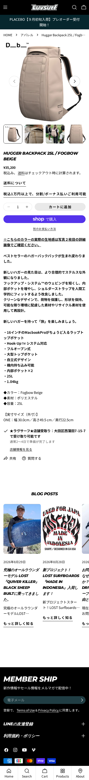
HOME (7, 35)
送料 (21, 172)
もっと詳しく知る (18, 623)
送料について (14, 182)
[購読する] (82, 700)
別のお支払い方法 (44, 229)
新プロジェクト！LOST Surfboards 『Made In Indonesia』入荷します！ (61, 582)
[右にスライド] (74, 81)
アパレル (27, 35)
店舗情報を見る (21, 449)
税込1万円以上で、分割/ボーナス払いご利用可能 (44, 193)
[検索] (74, 7)
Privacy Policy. (48, 710)
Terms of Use (26, 710)
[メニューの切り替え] (5, 7)
